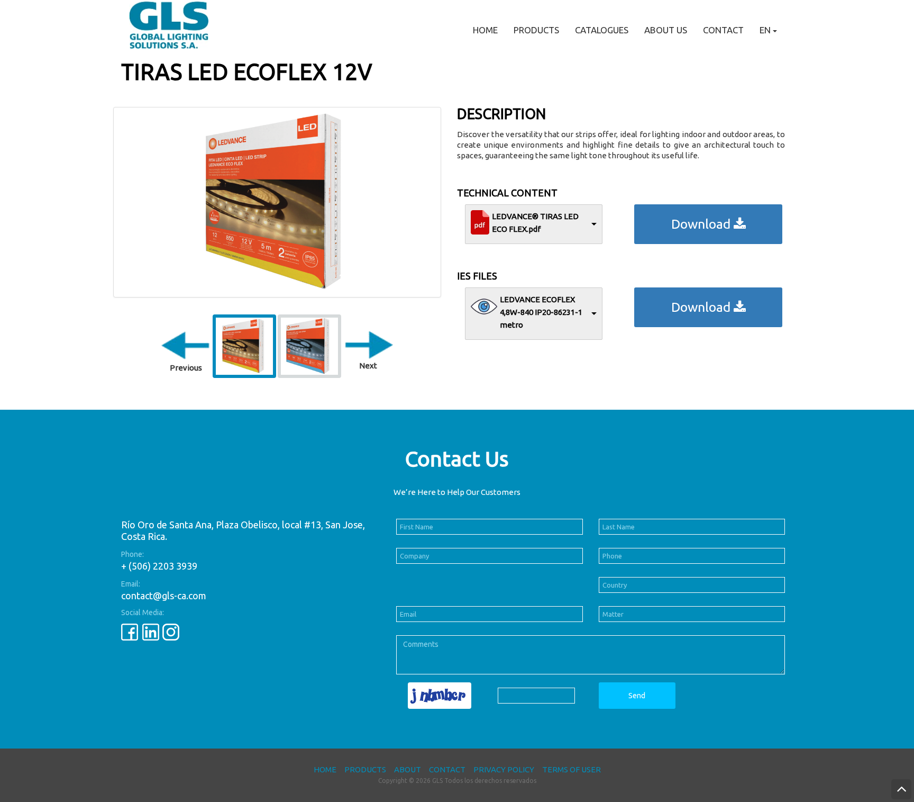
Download (702, 224)
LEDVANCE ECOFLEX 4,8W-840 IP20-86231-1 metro (541, 312)
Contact (723, 30)
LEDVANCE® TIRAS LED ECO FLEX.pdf (535, 222)
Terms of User (571, 769)
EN (766, 30)
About (407, 769)
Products (536, 30)
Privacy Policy (503, 769)
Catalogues (601, 30)
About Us (665, 30)
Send (636, 695)
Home (485, 30)
